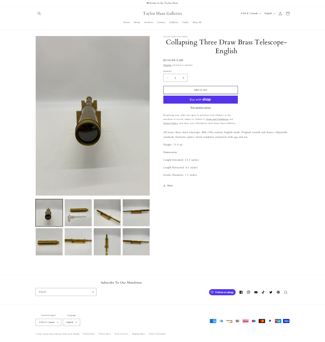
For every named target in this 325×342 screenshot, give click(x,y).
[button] (39, 13)
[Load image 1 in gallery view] (49, 212)
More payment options (200, 107)
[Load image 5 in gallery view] (49, 241)
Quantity (167, 71)
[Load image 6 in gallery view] (78, 241)
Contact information (157, 334)
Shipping (167, 65)
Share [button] (170, 186)
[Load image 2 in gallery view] (78, 212)
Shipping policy (138, 334)
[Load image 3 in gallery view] (107, 212)
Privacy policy (105, 334)
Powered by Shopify (71, 334)
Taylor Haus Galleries (52, 334)
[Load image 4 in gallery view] (136, 212)
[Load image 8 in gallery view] (136, 241)
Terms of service (121, 334)
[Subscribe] (92, 292)
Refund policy (89, 334)
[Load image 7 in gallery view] (107, 241)
